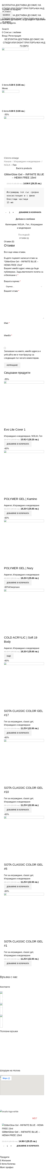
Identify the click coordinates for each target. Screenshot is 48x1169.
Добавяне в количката (30, 212)
